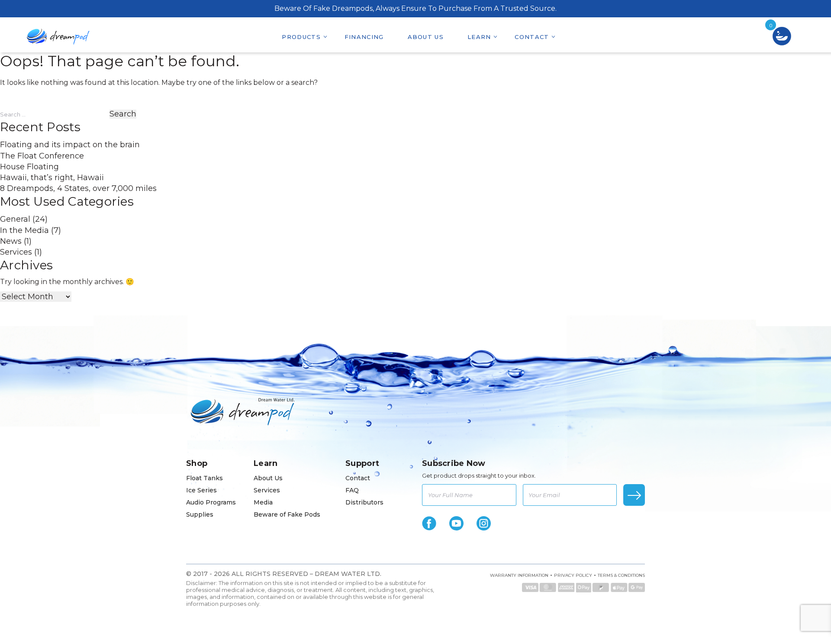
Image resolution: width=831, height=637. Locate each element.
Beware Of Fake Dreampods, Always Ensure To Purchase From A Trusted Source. (415, 8)
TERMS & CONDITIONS (621, 575)
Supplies (199, 514)
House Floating (29, 166)
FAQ (352, 490)
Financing (364, 36)
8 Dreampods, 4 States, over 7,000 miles (78, 188)
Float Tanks (204, 478)
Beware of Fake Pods (287, 514)
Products (301, 36)
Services (16, 252)
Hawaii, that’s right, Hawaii (52, 177)
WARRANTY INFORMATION (519, 575)
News (11, 241)
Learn (479, 36)
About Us (426, 36)
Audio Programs (211, 502)
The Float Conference (42, 156)
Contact (532, 36)
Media (263, 502)
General (15, 219)
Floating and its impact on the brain (70, 144)
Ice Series (201, 490)
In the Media (24, 230)
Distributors (364, 502)
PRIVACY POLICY (573, 575)
